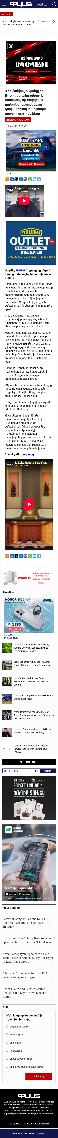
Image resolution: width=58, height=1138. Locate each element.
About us (27, 1123)
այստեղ (28, 454)
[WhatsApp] (30, 179)
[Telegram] (39, 179)
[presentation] (46, 23)
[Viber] (25, 179)
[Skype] (34, 179)
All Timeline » (29, 762)
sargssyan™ (41, 1133)
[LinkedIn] (21, 179)
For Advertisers (42, 1123)
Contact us (15, 1123)
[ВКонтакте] (12, 179)
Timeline (8, 592)
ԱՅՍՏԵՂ (21, 270)
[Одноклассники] (7, 179)
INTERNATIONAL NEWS (18, 119)
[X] (16, 179)
